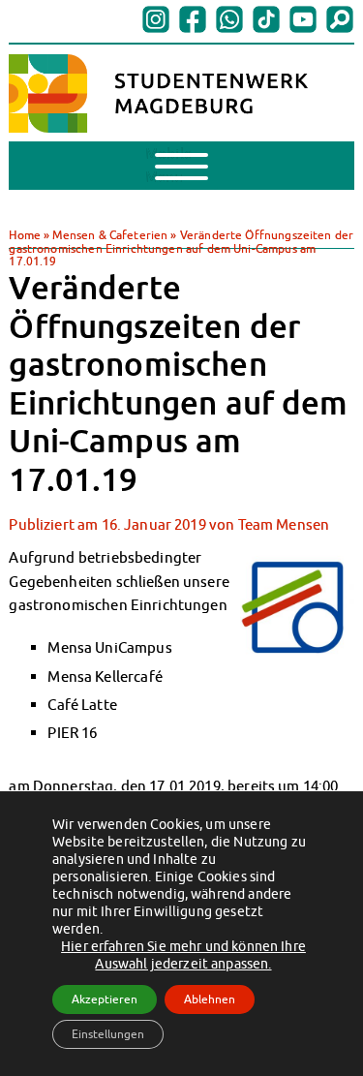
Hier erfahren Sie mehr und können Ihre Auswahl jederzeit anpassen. (183, 954)
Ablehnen (209, 999)
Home (25, 235)
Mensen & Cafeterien (109, 235)
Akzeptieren (104, 999)
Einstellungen (108, 1034)
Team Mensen (284, 524)
